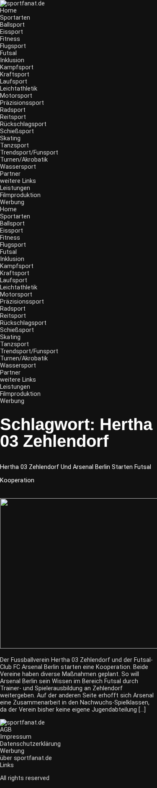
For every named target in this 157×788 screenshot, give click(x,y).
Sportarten (15, 17)
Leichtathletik (18, 88)
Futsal (8, 53)
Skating (10, 138)
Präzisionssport (22, 102)
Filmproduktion (20, 195)
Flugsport (13, 46)
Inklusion (12, 60)
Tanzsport (14, 145)
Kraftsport (14, 74)
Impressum (15, 736)
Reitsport (13, 117)
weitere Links (18, 181)
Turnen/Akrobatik (24, 159)
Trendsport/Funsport (29, 152)
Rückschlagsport (23, 124)
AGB (6, 729)
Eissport (11, 31)
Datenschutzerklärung (30, 743)
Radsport (13, 110)
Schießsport (17, 131)
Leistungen (15, 188)
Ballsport (12, 24)
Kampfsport (16, 67)
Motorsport (16, 95)
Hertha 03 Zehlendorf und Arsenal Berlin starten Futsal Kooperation (75, 474)
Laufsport (13, 81)
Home (8, 10)
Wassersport (18, 166)
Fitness (10, 39)
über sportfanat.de (26, 758)
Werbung (12, 202)
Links (7, 765)
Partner (10, 173)
